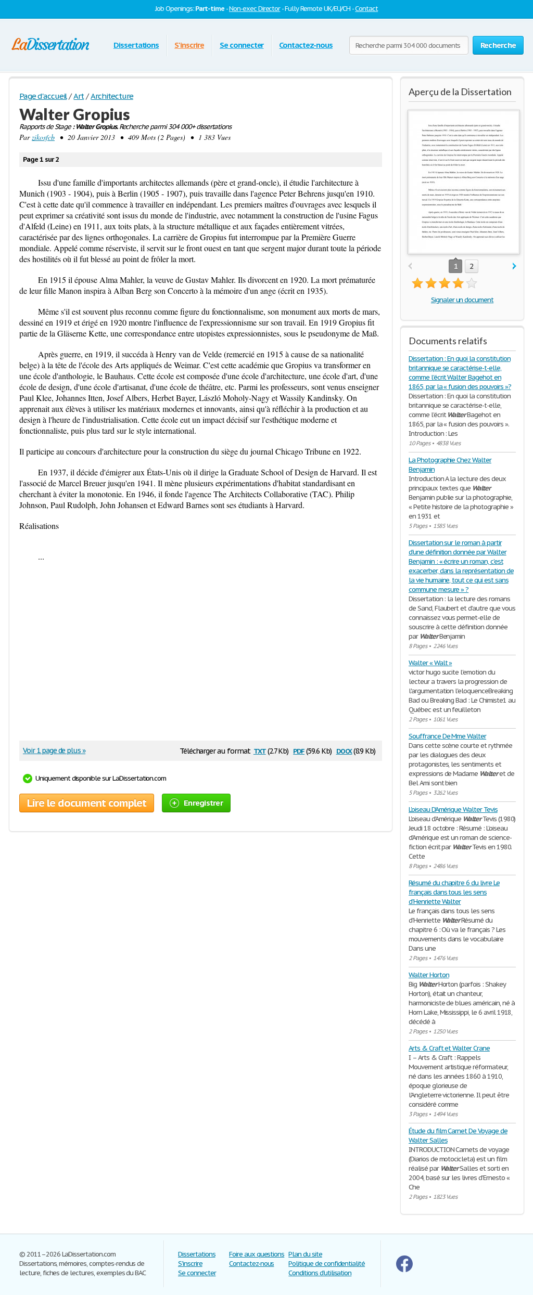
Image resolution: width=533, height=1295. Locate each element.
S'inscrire (189, 45)
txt (259, 750)
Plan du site (305, 1254)
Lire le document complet (86, 803)
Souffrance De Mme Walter (447, 736)
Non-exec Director (254, 8)
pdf (298, 750)
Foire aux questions (256, 1254)
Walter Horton (429, 974)
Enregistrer (203, 803)
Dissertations (136, 45)
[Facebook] (404, 1269)
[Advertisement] (195, 655)
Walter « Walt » (430, 662)
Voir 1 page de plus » (54, 750)
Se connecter (242, 45)
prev (410, 266)
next (514, 266)
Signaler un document (462, 299)
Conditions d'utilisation (319, 1272)
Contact (366, 8)
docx (344, 750)
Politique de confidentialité (326, 1263)
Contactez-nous (305, 45)
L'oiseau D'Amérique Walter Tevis (453, 809)
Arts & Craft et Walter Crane (449, 1048)
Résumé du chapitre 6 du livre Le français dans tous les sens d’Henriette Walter (454, 892)
